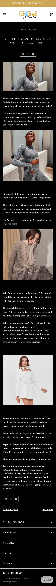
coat (46, 473)
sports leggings (33, 484)
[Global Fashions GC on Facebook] (4, 573)
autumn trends (27, 469)
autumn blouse (23, 466)
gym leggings (23, 481)
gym (12, 481)
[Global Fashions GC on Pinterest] (12, 573)
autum (12, 466)
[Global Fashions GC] (28, 14)
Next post (48, 509)
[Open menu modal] (4, 14)
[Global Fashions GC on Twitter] (8, 573)
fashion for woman (12, 477)
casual (26, 473)
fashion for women (32, 477)
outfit (5, 484)
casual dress (36, 473)
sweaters (7, 488)
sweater (46, 484)
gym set (35, 481)
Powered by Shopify (10, 581)
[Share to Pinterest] (22, 54)
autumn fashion (11, 469)
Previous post (10, 509)
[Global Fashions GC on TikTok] (20, 573)
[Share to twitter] (28, 54)
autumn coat (38, 466)
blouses (17, 473)
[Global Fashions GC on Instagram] (16, 573)
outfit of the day (17, 484)
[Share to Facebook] (33, 54)
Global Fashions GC (23, 579)
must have (45, 481)
